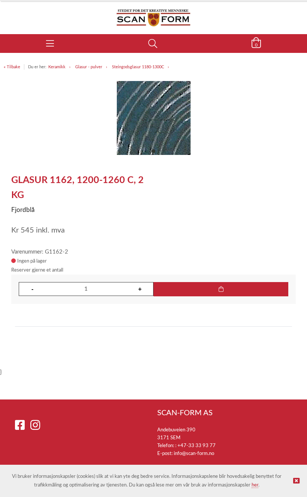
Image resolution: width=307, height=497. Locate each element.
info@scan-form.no (194, 453)
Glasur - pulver (88, 67)
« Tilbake (12, 67)
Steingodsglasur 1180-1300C (138, 67)
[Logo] (153, 14)
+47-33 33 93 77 (196, 445)
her (255, 485)
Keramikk (57, 67)
